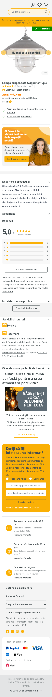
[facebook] (7, 631)
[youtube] (22, 631)
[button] (26, 22)
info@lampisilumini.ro (13, 353)
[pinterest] (17, 631)
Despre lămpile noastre (19, 604)
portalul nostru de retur (29, 342)
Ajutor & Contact (15, 596)
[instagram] (12, 631)
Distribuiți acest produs (18, 90)
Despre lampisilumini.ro (19, 588)
